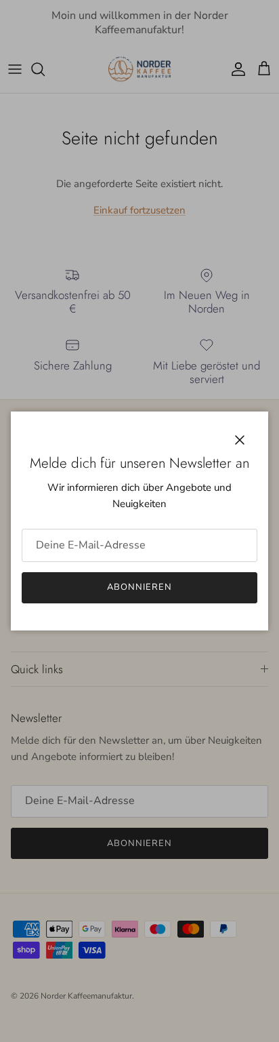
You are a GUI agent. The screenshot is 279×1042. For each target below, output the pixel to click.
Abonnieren (139, 587)
